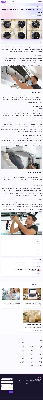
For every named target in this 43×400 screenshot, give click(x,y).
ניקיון (23, 358)
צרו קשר (3, 1)
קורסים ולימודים (25, 380)
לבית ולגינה (31, 346)
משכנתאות (22, 355)
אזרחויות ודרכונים (21, 353)
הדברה (23, 349)
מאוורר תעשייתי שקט (27, 58)
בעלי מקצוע (22, 354)
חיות (32, 342)
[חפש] (7, 1)
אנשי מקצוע (40, 357)
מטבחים (32, 358)
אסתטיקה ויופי (22, 346)
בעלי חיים (22, 351)
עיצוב (41, 358)
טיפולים (23, 357)
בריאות (41, 351)
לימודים (32, 357)
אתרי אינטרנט (40, 354)
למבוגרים (31, 355)
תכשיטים (41, 355)
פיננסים (41, 346)
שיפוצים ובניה (31, 365)
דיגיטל (32, 347)
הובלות (41, 366)
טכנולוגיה (40, 347)
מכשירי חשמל (31, 353)
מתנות (23, 343)
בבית (41, 350)
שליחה (11, 391)
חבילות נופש (40, 353)
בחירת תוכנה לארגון (21, 365)
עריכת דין (31, 349)
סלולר (32, 350)
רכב (32, 343)
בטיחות (32, 361)
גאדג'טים (22, 361)
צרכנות (32, 362)
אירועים (41, 343)
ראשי (40, 6)
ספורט (23, 347)
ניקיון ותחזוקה (40, 365)
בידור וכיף (40, 349)
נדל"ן (41, 362)
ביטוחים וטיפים (40, 361)
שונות (41, 342)
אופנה (32, 354)
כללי (32, 366)
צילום (23, 342)
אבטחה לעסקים (21, 362)
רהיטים (32, 351)
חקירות (23, 350)
